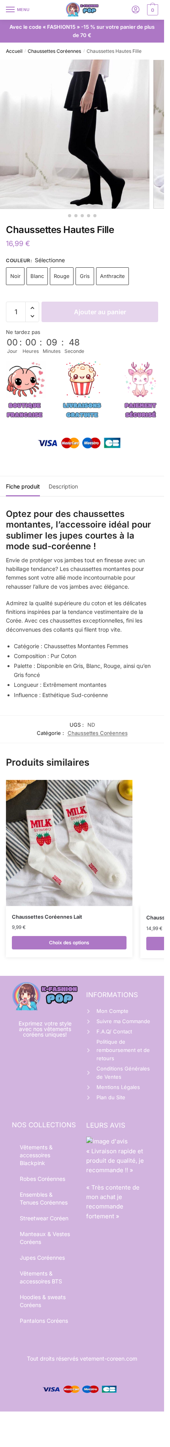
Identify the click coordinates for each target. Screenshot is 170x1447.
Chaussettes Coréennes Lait (47, 917)
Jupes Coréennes (42, 1257)
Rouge (62, 276)
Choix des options (69, 942)
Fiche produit (23, 486)
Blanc (37, 276)
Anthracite (112, 276)
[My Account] (135, 10)
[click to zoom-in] (74, 134)
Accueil (14, 51)
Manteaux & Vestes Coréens (45, 1238)
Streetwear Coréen (44, 1218)
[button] (32, 308)
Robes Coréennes (42, 1178)
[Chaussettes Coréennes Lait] (69, 843)
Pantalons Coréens (44, 1320)
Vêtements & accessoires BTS (41, 1277)
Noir (15, 276)
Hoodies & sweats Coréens (43, 1301)
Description (63, 486)
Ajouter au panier (100, 312)
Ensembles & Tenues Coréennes (44, 1198)
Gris (85, 276)
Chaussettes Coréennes (54, 51)
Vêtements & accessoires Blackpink (36, 1155)
